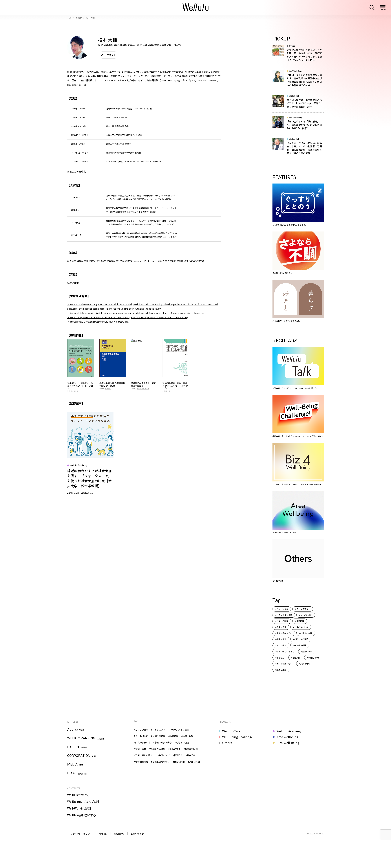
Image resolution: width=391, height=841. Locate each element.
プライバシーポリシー (81, 833)
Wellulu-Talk (231, 731)
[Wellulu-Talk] (298, 368)
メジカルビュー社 (143, 388)
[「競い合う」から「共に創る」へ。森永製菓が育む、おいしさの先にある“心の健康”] (298, 125)
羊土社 (171, 391)
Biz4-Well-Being (287, 743)
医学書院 (108, 388)
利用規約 (103, 833)
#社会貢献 (295, 657)
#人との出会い (305, 615)
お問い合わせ (137, 833)
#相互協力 (279, 657)
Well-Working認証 (79, 808)
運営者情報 (119, 833)
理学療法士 (73, 282)
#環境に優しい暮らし (284, 651)
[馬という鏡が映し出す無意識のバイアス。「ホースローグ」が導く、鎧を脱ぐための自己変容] (298, 103)
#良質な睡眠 (304, 663)
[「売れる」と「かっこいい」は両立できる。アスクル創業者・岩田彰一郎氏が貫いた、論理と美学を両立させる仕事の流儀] (298, 148)
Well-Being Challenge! (238, 737)
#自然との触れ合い (283, 663)
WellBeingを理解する (81, 815)
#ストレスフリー (302, 609)
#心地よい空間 (305, 633)
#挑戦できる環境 (300, 639)
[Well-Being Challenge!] (298, 416)
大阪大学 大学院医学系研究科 (173, 261)
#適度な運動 (280, 669)
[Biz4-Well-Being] (298, 464)
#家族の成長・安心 (283, 633)
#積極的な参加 (87, 493)
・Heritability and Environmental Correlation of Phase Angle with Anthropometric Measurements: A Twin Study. (127, 317)
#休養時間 (299, 621)
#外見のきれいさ (300, 627)
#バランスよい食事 (283, 615)
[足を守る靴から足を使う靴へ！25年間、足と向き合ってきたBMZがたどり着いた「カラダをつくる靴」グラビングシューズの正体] (298, 55)
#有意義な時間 (299, 645)
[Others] (298, 560)
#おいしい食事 (281, 609)
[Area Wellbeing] (298, 512)
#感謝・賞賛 (280, 639)
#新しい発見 (280, 645)
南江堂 (75, 391)
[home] (195, 7)
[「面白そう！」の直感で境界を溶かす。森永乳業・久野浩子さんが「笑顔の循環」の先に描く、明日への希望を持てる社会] (298, 80)
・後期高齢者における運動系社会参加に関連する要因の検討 (98, 321)
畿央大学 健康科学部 (77, 261)
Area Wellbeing (287, 737)
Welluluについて (78, 795)
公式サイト (110, 55)
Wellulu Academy (288, 731)
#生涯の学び (306, 651)
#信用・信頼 (280, 627)
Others (227, 743)
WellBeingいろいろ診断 (83, 802)
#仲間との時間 (73, 493)
